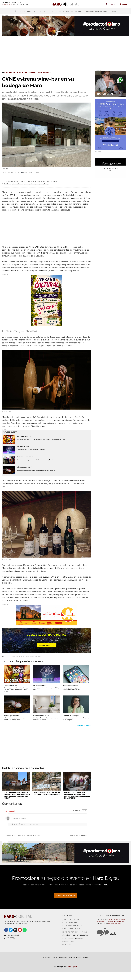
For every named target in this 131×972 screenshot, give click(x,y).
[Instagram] (15, 930)
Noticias (23, 72)
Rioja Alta (31, 11)
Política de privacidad (59, 957)
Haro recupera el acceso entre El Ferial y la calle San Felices (47, 793)
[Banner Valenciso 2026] (110, 149)
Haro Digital (72, 967)
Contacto (66, 944)
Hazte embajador (69, 923)
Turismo (32, 72)
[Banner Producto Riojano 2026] (65, 862)
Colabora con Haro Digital (97, 11)
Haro (21, 11)
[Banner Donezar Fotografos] (110, 177)
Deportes (41, 11)
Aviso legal (46, 957)
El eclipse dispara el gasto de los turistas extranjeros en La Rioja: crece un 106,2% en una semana (17, 795)
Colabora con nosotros (72, 938)
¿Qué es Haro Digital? (71, 919)
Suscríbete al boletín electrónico (77, 935)
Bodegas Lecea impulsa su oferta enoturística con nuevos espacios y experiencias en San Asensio (77, 795)
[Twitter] (11, 930)
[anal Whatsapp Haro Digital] (110, 95)
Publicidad (79, 11)
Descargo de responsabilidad (79, 957)
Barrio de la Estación (14, 656)
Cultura (8, 72)
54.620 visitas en (7, 4)
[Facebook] (6, 930)
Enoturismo (35, 656)
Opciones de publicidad (72, 926)
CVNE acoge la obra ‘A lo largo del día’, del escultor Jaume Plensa (26, 184)
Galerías (69, 11)
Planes (113, 11)
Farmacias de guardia (71, 929)
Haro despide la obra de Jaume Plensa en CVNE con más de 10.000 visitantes (30, 181)
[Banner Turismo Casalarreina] (46, 624)
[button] (108, 32)
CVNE (27, 656)
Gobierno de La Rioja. (115, 923)
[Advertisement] (65, 51)
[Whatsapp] (25, 930)
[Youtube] (20, 930)
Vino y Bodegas (56, 11)
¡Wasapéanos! (68, 941)
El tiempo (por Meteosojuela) (74, 932)
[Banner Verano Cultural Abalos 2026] (46, 325)
